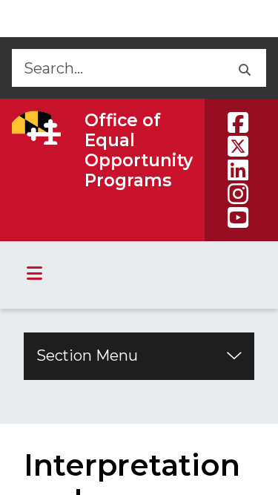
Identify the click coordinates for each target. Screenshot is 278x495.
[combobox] (116, 68)
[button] (243, 68)
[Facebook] (238, 122)
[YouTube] (238, 217)
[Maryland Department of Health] (36, 128)
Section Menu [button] (87, 355)
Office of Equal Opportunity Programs (139, 150)
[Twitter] (238, 146)
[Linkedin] (238, 170)
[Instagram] (238, 194)
